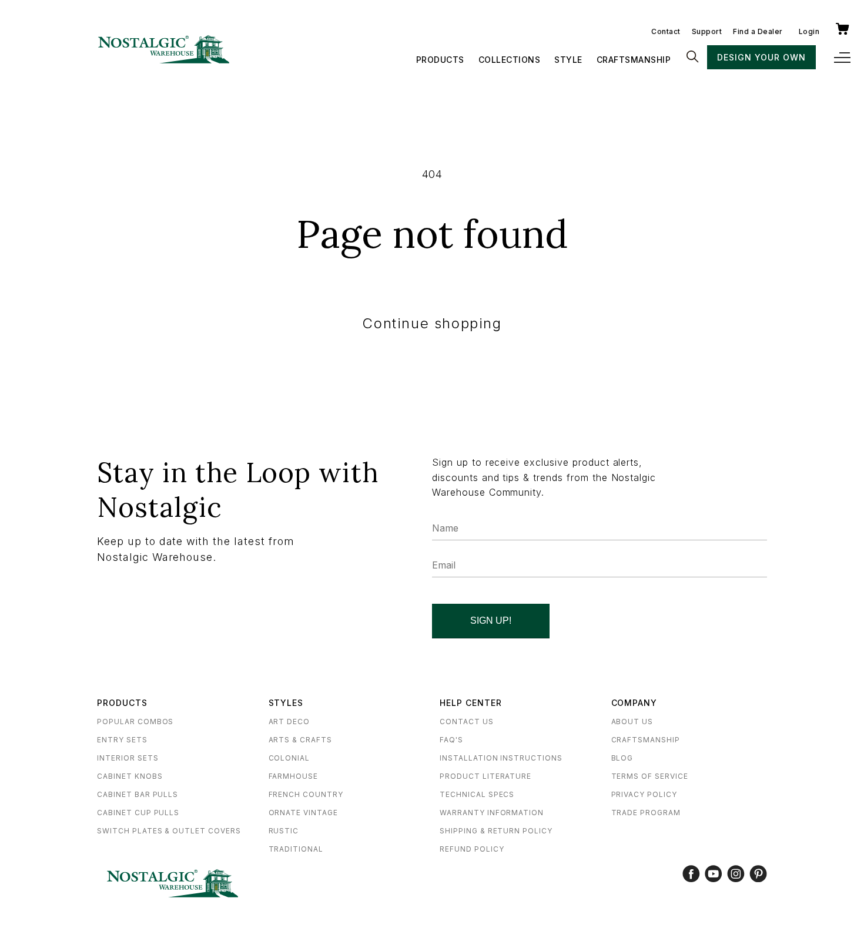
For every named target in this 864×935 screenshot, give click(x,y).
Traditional (296, 849)
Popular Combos (135, 721)
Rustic (284, 830)
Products (440, 60)
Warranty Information (492, 812)
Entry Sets (122, 739)
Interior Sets (127, 758)
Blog (622, 758)
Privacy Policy (644, 794)
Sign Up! (490, 620)
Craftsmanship (634, 60)
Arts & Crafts (300, 739)
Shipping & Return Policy (496, 830)
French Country (306, 794)
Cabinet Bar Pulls (137, 794)
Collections (509, 60)
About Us (632, 721)
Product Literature (485, 776)
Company (634, 703)
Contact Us (467, 721)
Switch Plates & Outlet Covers (169, 830)
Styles (286, 703)
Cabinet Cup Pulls (138, 812)
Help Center (471, 703)
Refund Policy (472, 849)
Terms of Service (649, 776)
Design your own (761, 57)
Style (568, 60)
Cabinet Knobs (129, 776)
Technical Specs (477, 794)
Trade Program (646, 812)
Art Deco (289, 721)
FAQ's (451, 739)
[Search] (692, 57)
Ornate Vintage (303, 812)
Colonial (289, 758)
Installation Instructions (501, 758)
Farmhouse (294, 776)
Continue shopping (431, 323)
